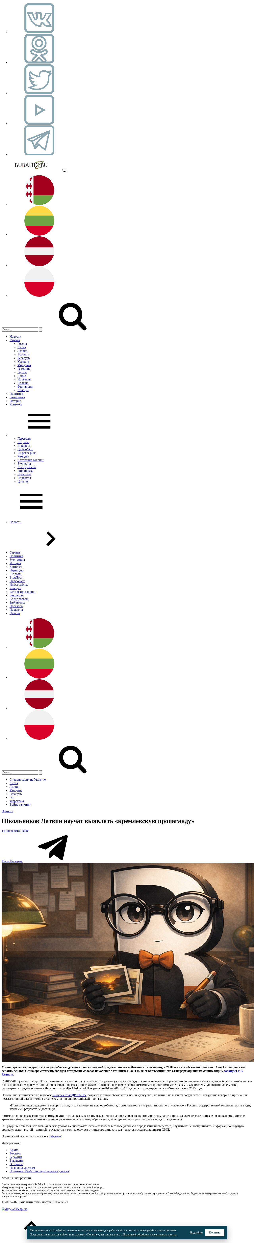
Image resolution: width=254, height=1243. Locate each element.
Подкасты (24, 477)
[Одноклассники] (39, 62)
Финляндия (25, 386)
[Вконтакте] (39, 32)
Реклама (15, 1153)
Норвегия (24, 379)
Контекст (16, 404)
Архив (14, 1150)
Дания (21, 375)
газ (11, 797)
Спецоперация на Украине (28, 779)
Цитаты (22, 481)
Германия (23, 368)
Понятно (214, 1232)
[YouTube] (39, 123)
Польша (22, 383)
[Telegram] (39, 154)
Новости (15, 336)
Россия (22, 343)
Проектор (24, 474)
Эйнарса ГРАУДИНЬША (69, 1095)
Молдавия (24, 365)
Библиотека (25, 470)
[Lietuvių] (39, 234)
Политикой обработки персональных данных (150, 1234)
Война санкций (20, 804)
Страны (15, 340)
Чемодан (23, 456)
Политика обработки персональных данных (39, 1171)
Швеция (23, 390)
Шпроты (23, 442)
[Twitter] (39, 93)
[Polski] (39, 295)
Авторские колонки (30, 460)
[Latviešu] (39, 265)
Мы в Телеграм (12, 861)
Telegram (55, 1136)
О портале (16, 1164)
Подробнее (196, 1232)
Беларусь (23, 358)
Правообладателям (22, 1167)
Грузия (22, 372)
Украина (23, 361)
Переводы (24, 438)
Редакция (16, 1157)
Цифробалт (25, 449)
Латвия (22, 350)
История (15, 400)
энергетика (17, 801)
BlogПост (23, 445)
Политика (16, 393)
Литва (21, 347)
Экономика (17, 397)
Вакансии (16, 1160)
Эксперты (24, 463)
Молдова (16, 790)
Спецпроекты (26, 467)
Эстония (23, 354)
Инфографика (26, 452)
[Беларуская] (39, 204)
